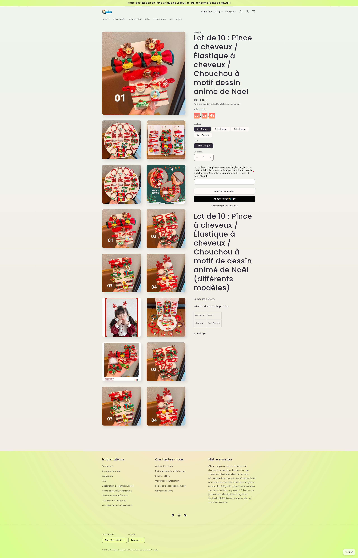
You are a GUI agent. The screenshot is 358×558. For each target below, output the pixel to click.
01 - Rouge (202, 129)
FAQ (104, 480)
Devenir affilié (162, 476)
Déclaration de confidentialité (118, 485)
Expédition (107, 476)
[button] (241, 12)
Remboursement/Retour (115, 495)
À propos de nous (111, 471)
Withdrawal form (164, 490)
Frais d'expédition (202, 104)
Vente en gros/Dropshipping (117, 490)
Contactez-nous (164, 466)
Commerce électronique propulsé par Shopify (138, 550)
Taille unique (203, 145)
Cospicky (113, 550)
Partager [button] (201, 333)
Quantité (198, 152)
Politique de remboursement (117, 505)
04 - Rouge (202, 135)
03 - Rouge (240, 129)
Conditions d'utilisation (114, 500)
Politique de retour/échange (170, 471)
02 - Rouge (221, 129)
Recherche (107, 466)
